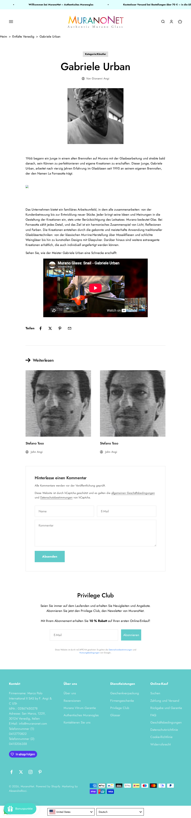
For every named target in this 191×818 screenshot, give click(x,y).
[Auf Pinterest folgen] (40, 771)
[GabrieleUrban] (95, 187)
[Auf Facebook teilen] (40, 328)
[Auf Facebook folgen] (11, 771)
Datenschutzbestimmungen (56, 497)
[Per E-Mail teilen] (69, 328)
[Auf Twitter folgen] (21, 771)
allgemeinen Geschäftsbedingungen (133, 493)
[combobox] (71, 812)
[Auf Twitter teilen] (50, 328)
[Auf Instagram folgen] (30, 771)
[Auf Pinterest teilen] (60, 328)
